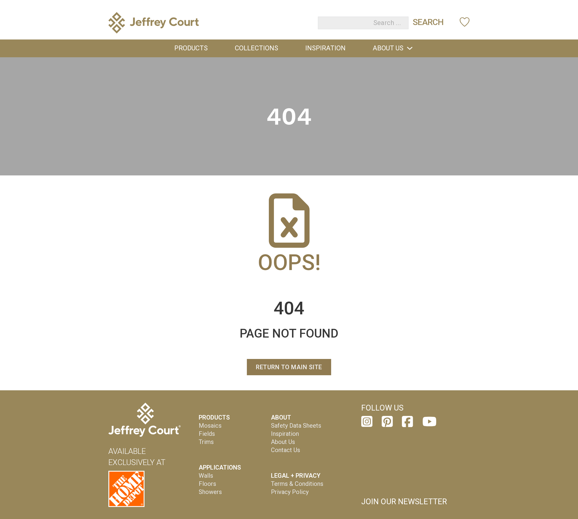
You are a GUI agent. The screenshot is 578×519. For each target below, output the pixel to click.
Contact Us (285, 450)
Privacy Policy (290, 492)
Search (428, 22)
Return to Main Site (289, 367)
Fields (207, 434)
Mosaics (210, 426)
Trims (206, 442)
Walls (206, 476)
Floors (207, 484)
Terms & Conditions (297, 484)
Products (191, 48)
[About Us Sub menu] (409, 48)
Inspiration (325, 48)
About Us (388, 48)
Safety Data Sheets (296, 426)
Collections (256, 48)
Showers (210, 492)
